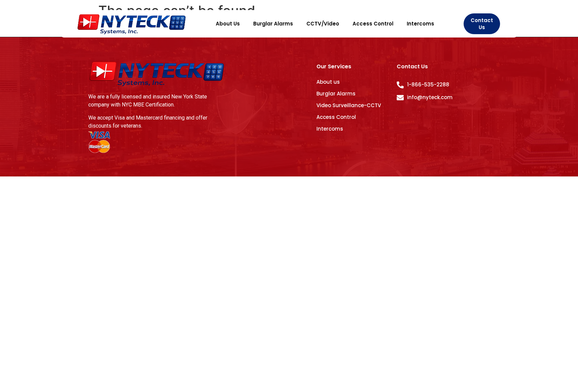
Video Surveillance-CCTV (348, 105)
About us (328, 81)
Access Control (373, 23)
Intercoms (420, 23)
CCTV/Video (322, 23)
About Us (228, 23)
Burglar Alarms (273, 23)
